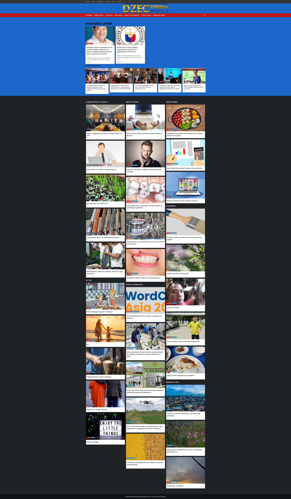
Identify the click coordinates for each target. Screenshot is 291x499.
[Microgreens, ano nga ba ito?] (105, 188)
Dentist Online (134, 129)
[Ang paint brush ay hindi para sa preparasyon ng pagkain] (186, 222)
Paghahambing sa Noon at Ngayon (99, 377)
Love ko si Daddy (173, 307)
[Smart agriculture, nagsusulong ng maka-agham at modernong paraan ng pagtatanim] (145, 374)
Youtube (93, 1)
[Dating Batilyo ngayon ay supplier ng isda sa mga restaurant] (105, 256)
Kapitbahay (174, 269)
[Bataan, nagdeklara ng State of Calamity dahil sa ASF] (105, 118)
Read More (89, 62)
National (119, 43)
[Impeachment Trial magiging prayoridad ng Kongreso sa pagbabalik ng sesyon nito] (130, 35)
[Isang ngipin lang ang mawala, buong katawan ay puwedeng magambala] (145, 190)
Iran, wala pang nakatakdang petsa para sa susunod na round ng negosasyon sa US (144, 87)
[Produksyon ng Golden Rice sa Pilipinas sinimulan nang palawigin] (145, 447)
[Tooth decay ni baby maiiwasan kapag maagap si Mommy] (145, 118)
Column (113, 1)
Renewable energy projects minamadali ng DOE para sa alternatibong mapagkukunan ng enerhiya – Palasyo (169, 87)
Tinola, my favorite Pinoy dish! (178, 273)
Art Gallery (107, 1)
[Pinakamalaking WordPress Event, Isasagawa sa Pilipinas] (145, 300)
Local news (101, 129)
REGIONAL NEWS (159, 15)
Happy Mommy (175, 129)
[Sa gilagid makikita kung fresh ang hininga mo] (145, 262)
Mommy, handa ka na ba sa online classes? (182, 201)
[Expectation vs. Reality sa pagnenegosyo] (105, 154)
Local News (109, 15)
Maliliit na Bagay (93, 442)
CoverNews (155, 496)
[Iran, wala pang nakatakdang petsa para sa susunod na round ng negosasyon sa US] (145, 76)
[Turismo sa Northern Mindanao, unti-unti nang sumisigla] (186, 398)
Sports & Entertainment (132, 15)
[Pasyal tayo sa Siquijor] (186, 470)
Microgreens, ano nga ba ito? (97, 203)
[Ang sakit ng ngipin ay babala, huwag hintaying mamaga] (145, 154)
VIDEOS (119, 1)
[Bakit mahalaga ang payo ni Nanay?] (105, 296)
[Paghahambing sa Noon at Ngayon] (105, 361)
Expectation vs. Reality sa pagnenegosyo (101, 169)
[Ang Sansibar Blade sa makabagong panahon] (105, 222)
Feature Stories (146, 15)
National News (98, 15)
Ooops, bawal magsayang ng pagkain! (180, 375)
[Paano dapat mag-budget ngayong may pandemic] (186, 152)
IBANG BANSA (138, 81)
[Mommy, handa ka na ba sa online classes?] (186, 185)
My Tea (93, 307)
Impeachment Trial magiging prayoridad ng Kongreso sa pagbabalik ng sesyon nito (127, 50)
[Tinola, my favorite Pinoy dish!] (186, 258)
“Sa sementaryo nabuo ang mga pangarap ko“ (183, 341)
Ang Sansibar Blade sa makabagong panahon (103, 237)
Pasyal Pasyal (169, 409)
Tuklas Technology (135, 311)
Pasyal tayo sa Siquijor (175, 486)
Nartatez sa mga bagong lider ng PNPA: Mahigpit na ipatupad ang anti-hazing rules (193, 87)
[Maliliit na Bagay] (105, 426)
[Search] (205, 15)
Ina (88, 344)
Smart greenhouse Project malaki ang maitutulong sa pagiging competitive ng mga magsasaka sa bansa (145, 354)
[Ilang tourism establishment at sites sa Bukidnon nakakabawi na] (186, 434)
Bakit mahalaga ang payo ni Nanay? (99, 312)
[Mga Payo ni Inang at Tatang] (105, 394)
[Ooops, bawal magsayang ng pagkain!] (186, 360)
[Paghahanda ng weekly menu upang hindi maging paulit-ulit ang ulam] (186, 118)
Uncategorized (90, 43)
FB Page (87, 1)
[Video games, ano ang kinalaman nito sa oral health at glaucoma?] (145, 226)
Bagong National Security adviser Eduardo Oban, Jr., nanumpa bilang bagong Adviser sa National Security (120, 87)
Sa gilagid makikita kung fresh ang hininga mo (143, 278)
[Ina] (105, 328)
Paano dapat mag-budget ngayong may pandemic (184, 168)
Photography (100, 1)
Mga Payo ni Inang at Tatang (97, 409)
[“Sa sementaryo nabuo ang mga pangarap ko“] (186, 326)
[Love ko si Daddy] (186, 292)
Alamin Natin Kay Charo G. (92, 129)
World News (118, 15)
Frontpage (88, 15)
